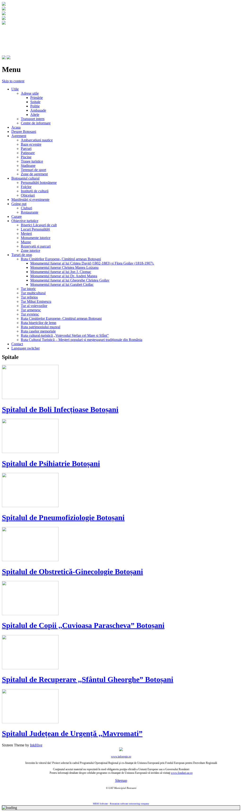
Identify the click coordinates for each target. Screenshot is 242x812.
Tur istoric (28, 289)
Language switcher (25, 348)
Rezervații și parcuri (36, 246)
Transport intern (32, 119)
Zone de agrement (34, 174)
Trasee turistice (32, 161)
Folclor (26, 187)
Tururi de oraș (21, 255)
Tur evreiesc (30, 314)
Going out (18, 204)
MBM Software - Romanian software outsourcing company (121, 803)
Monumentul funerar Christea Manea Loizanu (64, 267)
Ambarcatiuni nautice (37, 140)
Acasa (16, 127)
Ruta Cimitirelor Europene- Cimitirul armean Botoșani (61, 318)
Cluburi (26, 208)
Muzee (26, 242)
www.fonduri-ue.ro (182, 772)
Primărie (36, 98)
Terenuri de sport (33, 170)
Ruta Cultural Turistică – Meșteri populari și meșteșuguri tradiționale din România (81, 340)
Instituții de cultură (34, 191)
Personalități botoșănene (39, 183)
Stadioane (28, 166)
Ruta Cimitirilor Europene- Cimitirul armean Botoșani (61, 259)
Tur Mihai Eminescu (36, 301)
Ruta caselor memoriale (38, 331)
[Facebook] (4, 58)
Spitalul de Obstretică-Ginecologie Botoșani (72, 571)
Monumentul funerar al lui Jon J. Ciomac (60, 272)
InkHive (36, 745)
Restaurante (29, 212)
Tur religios (29, 297)
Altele (34, 115)
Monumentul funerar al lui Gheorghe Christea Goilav (69, 280)
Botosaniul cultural (25, 178)
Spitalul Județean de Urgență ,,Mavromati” (72, 733)
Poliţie (35, 106)
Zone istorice (30, 250)
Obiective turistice (24, 221)
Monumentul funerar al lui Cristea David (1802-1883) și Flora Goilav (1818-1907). (92, 263)
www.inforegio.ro (121, 756)
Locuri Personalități (35, 229)
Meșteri (26, 233)
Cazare (16, 217)
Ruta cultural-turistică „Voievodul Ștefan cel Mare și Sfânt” (65, 335)
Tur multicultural (33, 293)
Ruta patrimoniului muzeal (40, 327)
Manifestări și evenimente (30, 200)
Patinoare (28, 153)
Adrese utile (30, 93)
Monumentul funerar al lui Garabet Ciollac (62, 284)
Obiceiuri (28, 195)
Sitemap (121, 780)
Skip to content (13, 81)
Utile (15, 89)
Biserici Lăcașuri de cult (39, 225)
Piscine (26, 157)
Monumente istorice (35, 238)
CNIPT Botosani (28, 34)
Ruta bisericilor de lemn (38, 323)
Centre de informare (36, 123)
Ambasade (38, 110)
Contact (17, 344)
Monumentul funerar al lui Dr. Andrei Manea (63, 276)
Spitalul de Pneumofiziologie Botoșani (63, 517)
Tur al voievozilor (34, 306)
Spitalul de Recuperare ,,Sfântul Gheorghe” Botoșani (87, 679)
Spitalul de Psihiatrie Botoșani (51, 463)
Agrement (18, 136)
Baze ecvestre (31, 144)
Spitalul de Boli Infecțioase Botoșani (60, 409)
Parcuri (26, 149)
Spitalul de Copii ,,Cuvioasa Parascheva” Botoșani (83, 625)
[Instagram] (8, 58)
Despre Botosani (23, 132)
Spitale (35, 102)
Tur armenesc (31, 310)
